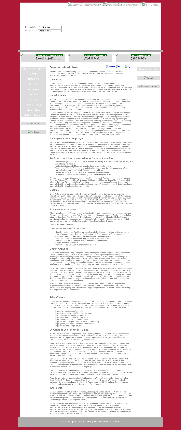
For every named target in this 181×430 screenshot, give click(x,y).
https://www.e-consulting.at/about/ (62, 129)
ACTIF (33, 74)
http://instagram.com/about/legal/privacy (70, 315)
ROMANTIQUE (33, 105)
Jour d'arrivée (31, 27)
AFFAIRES (33, 79)
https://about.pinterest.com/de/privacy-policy (72, 320)
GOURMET (33, 89)
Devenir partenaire (148, 69)
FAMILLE (33, 84)
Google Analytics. (72, 290)
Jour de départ (31, 31)
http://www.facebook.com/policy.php (112, 374)
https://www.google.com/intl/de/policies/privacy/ (73, 313)
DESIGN (33, 94)
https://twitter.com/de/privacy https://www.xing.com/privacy (77, 322)
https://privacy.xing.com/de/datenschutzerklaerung (74, 324)
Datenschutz (85, 421)
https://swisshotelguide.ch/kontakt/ (63, 76)
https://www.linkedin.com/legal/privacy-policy (72, 317)
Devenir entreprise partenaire (107, 421)
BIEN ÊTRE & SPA (33, 115)
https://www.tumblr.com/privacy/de (68, 326)
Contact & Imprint (68, 421)
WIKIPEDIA (60, 206)
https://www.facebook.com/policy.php (69, 311)
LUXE (33, 99)
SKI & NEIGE (33, 110)
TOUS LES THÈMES (33, 69)
